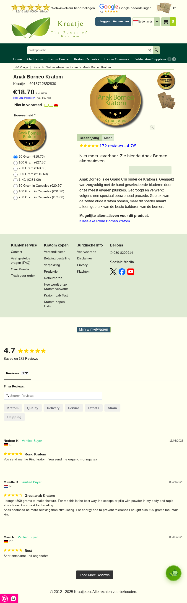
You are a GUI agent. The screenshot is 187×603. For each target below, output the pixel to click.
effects (93, 408)
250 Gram (33, 168)
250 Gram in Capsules (41, 197)
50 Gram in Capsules (40, 185)
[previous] (169, 59)
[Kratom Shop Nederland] (51, 28)
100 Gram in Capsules (41, 191)
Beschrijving (89, 138)
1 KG (30, 179)
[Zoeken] (156, 50)
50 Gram (32, 156)
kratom (12, 408)
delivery (53, 408)
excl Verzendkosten (24, 97)
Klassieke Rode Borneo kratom (104, 221)
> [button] (94, 574)
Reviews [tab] (12, 373)
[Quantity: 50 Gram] (44, 136)
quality (32, 408)
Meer (108, 138)
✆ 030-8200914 (121, 252)
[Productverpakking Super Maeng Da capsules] (166, 100)
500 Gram (33, 174)
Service (74, 408)
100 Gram (33, 162)
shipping (14, 417)
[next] (174, 59)
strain (112, 408)
